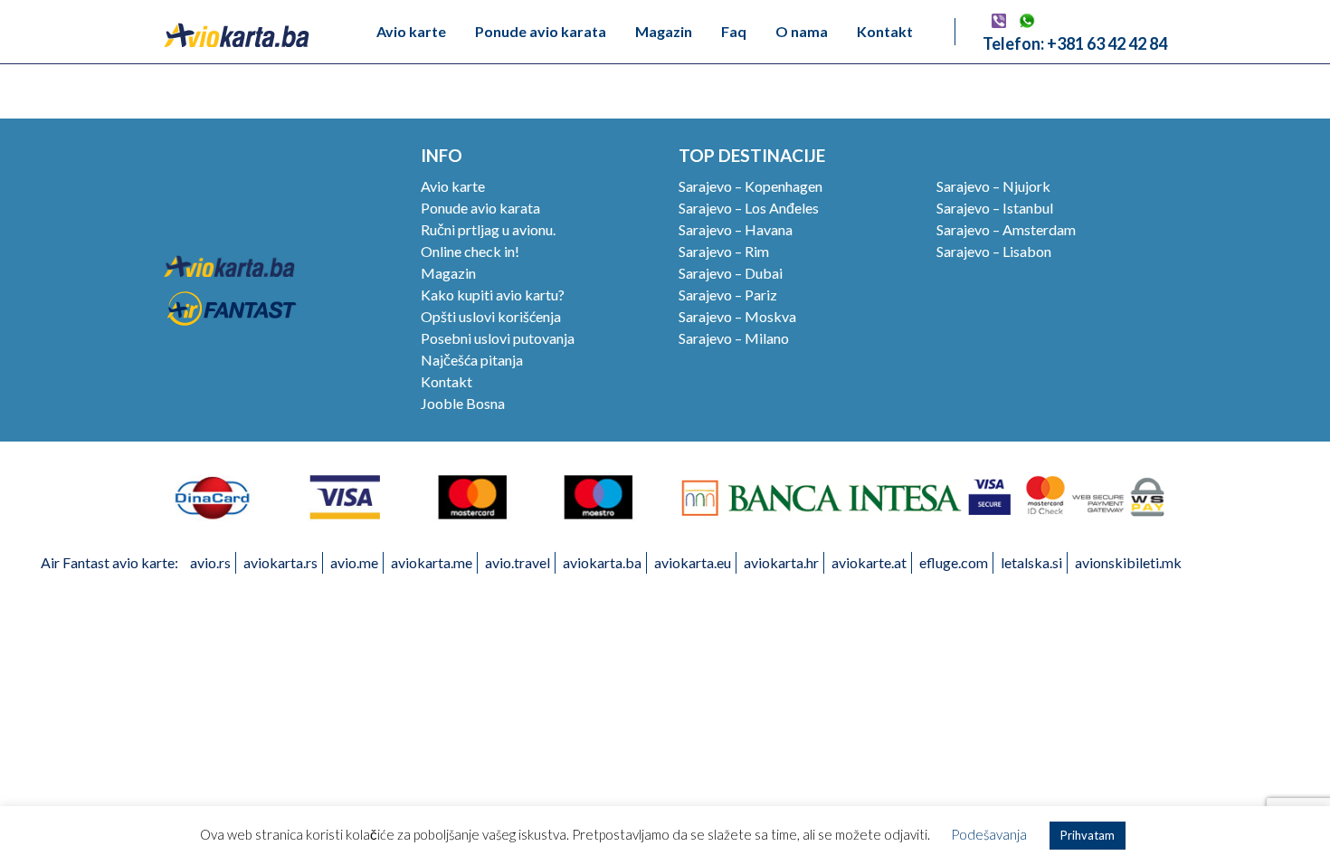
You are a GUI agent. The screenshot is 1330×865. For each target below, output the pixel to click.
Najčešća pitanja (472, 359)
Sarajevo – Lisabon (993, 251)
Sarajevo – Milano (734, 338)
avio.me (354, 562)
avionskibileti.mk (1128, 562)
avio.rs (210, 562)
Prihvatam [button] (1087, 835)
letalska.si (1031, 562)
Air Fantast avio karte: (109, 562)
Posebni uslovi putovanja (498, 338)
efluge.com (953, 562)
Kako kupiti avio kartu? (493, 294)
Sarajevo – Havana (736, 229)
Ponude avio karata (540, 31)
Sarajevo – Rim (724, 251)
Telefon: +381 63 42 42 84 (1075, 43)
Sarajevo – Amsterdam (1006, 229)
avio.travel (517, 562)
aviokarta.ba (602, 562)
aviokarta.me (431, 562)
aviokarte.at (869, 562)
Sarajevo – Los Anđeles (749, 207)
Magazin (663, 31)
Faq (733, 31)
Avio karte (411, 31)
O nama (801, 31)
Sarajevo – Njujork (993, 186)
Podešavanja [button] (989, 834)
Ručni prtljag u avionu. (488, 229)
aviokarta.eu (692, 562)
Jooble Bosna (463, 403)
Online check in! (470, 251)
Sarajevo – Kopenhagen (750, 186)
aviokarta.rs (280, 562)
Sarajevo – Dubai (731, 272)
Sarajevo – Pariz (728, 294)
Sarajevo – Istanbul (994, 207)
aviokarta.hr (781, 562)
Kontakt (885, 31)
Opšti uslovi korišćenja (491, 316)
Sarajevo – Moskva (737, 316)
